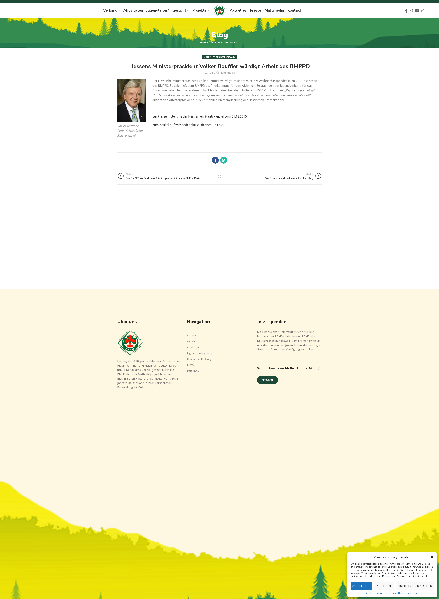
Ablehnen (384, 586)
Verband (191, 341)
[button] (432, 557)
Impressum (412, 593)
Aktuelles (192, 335)
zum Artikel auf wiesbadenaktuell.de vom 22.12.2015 (190, 125)
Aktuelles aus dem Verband (224, 42)
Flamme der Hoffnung (199, 359)
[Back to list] (219, 175)
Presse (191, 364)
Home (203, 42)
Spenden (267, 380)
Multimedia (193, 370)
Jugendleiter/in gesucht (199, 353)
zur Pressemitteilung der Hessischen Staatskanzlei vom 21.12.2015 (199, 116)
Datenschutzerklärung (394, 593)
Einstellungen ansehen (415, 586)
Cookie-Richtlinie (374, 593)
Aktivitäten (193, 347)
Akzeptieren (361, 586)
